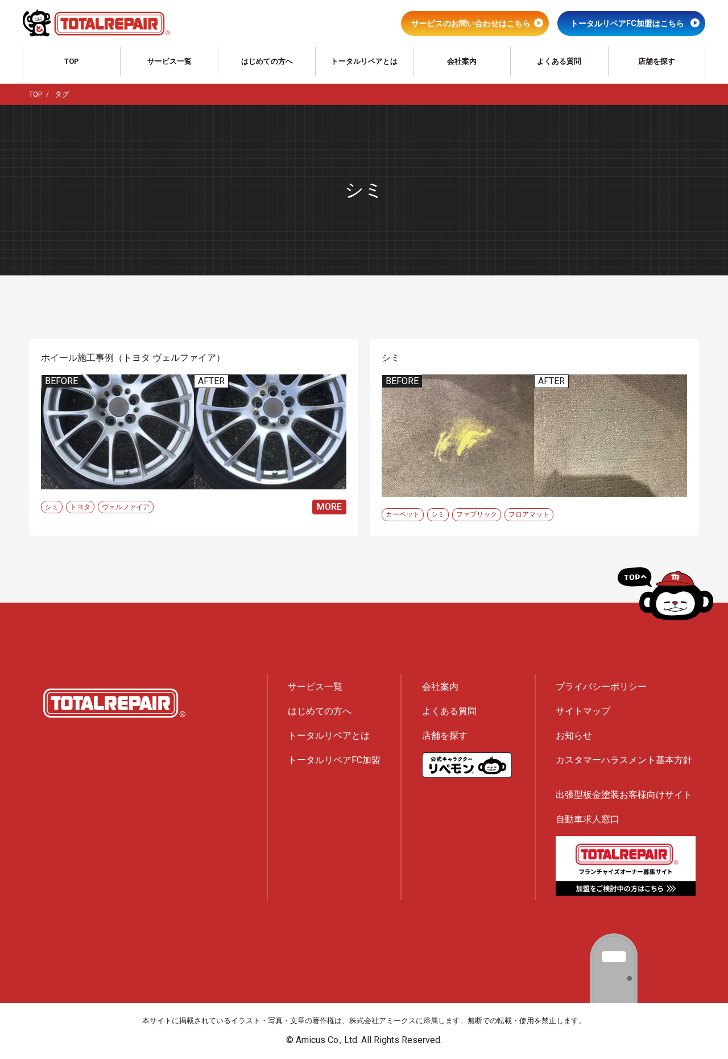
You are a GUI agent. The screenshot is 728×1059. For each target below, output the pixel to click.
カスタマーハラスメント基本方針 (624, 760)
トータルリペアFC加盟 (334, 760)
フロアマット (528, 514)
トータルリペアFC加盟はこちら (627, 23)
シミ (52, 507)
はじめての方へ (267, 61)
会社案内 (462, 61)
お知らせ (574, 735)
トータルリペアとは (364, 61)
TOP (71, 61)
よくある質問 (559, 61)
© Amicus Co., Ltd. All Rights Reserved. (364, 1040)
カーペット (403, 514)
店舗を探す (656, 61)
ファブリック (476, 514)
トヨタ (80, 507)
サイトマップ (583, 711)
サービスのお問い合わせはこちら (471, 23)
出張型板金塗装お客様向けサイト (624, 794)
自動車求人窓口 (587, 819)
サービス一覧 (169, 61)
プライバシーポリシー (601, 686)
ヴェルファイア (126, 507)
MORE (329, 506)
